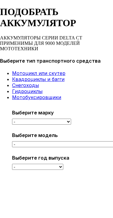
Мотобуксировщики (36, 97)
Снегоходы (25, 85)
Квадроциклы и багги (38, 79)
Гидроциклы (27, 91)
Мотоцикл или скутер (38, 73)
